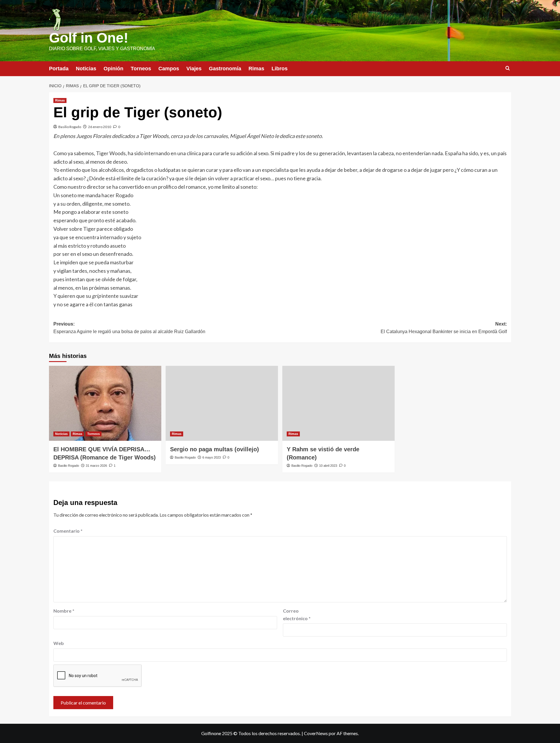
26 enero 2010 (99, 127)
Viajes (194, 68)
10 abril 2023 (328, 465)
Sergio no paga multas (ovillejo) (214, 449)
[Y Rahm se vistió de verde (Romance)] (338, 403)
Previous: (129, 327)
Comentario (68, 531)
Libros (280, 68)
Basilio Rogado (69, 127)
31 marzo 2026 (96, 465)
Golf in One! (88, 38)
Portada (59, 68)
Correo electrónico (297, 614)
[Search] (507, 68)
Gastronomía (225, 68)
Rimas (256, 68)
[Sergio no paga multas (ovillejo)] (222, 403)
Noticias (86, 68)
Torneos (141, 68)
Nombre (63, 610)
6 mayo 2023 (211, 457)
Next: (444, 327)
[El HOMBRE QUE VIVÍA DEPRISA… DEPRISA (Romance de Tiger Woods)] (105, 403)
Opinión (113, 68)
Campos (168, 68)
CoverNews (316, 733)
